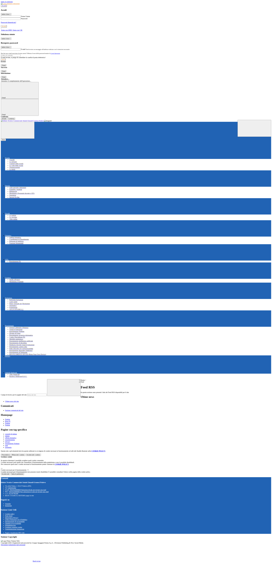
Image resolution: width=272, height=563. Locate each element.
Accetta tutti (33, 455)
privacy (7, 442)
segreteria (8, 447)
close (3, 140)
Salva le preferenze (17, 474)
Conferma (11, 119)
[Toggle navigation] (17, 130)
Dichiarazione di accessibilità (15, 521)
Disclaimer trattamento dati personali (13, 545)
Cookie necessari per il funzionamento (14, 470)
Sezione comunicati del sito (14, 410)
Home (83, 380)
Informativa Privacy (11, 518)
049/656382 (12, 488)
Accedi (4, 6)
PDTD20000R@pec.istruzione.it (29, 492)
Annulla (4, 119)
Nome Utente (25, 16)
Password (24, 19)
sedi (6, 445)
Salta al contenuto (7, 2)
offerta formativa (10, 438)
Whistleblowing (10, 525)
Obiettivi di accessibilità (13, 523)
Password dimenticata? (8, 22)
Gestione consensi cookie (13, 527)
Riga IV (8, 421)
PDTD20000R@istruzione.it (28, 490)
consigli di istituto (11, 434)
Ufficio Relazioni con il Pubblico (16, 520)
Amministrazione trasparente (14, 529)
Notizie (7, 419)
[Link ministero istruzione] (10, 4)
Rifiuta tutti (18, 455)
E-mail (23, 49)
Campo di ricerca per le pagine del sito (14, 395)
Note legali (8, 516)
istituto (7, 436)
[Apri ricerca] (254, 128)
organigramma (10, 440)
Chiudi (4, 65)
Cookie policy (10, 514)
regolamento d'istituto (12, 444)
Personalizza (6, 455)
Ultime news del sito (12, 401)
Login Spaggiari (55, 53)
